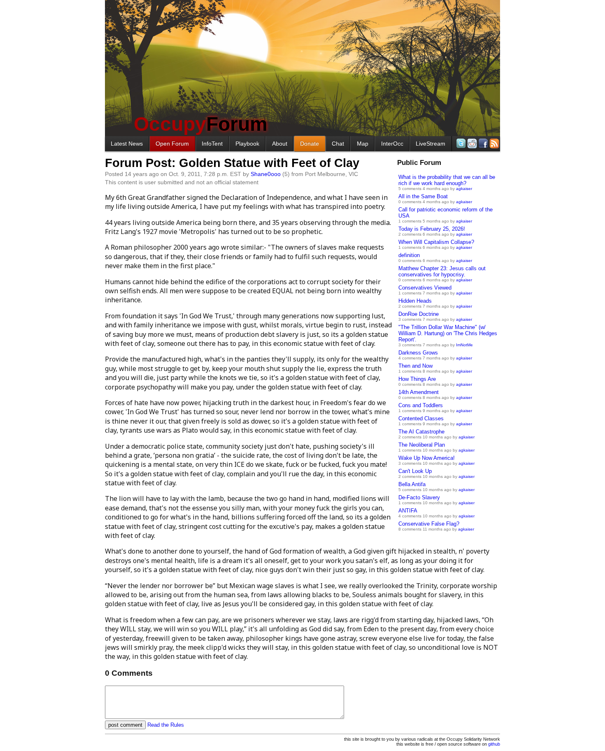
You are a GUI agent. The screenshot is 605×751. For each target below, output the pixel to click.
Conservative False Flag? (428, 524)
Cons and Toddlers (420, 405)
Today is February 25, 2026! (431, 229)
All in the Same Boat (423, 196)
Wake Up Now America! (426, 458)
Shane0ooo (266, 174)
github (494, 744)
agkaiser (464, 188)
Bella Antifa (412, 484)
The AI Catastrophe (421, 432)
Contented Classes (421, 418)
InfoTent (212, 143)
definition (409, 255)
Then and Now (415, 366)
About (279, 143)
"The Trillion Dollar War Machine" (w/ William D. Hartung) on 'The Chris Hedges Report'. (447, 333)
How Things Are (417, 379)
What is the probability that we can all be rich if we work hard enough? (446, 180)
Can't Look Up (415, 471)
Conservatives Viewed (424, 288)
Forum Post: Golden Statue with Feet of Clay (232, 162)
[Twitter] (460, 143)
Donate (309, 143)
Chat (338, 143)
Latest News (127, 143)
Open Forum (172, 143)
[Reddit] (471, 143)
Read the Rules (165, 725)
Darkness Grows (418, 353)
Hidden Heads (415, 301)
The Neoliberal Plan (421, 445)
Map (362, 143)
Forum (201, 124)
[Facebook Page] (482, 143)
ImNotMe (464, 345)
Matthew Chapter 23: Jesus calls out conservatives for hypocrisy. (442, 271)
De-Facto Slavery (419, 497)
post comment (125, 725)
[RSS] (493, 143)
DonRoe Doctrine (418, 314)
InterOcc (392, 143)
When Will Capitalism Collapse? (436, 242)
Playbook (247, 143)
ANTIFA (407, 511)
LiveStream (430, 143)
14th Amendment (418, 392)
